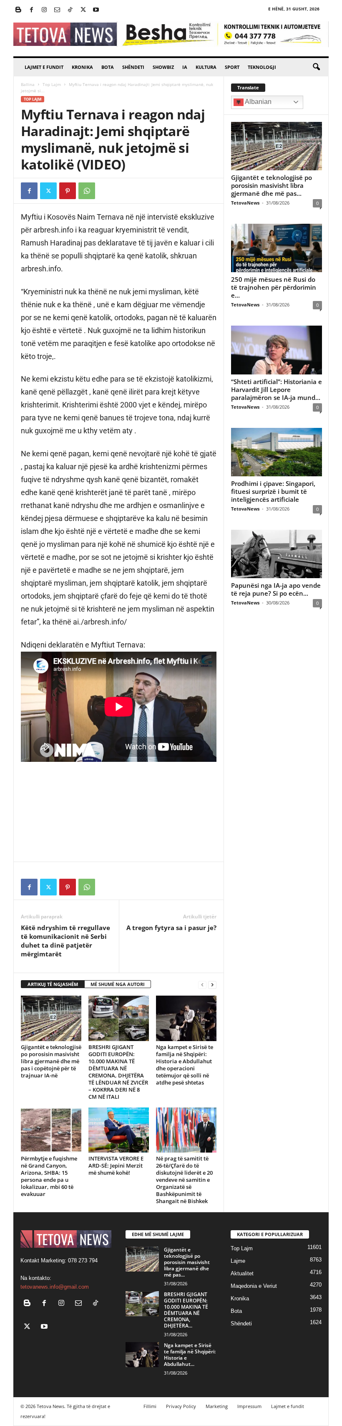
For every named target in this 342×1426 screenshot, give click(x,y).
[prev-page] (202, 984)
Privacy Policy (181, 1406)
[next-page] (212, 984)
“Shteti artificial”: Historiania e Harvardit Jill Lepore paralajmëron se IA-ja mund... (276, 389)
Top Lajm (52, 84)
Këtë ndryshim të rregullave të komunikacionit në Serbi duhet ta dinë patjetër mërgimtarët (65, 940)
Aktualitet (242, 1273)
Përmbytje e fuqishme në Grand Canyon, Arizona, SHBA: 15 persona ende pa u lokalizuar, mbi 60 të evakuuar (49, 1176)
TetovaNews (245, 203)
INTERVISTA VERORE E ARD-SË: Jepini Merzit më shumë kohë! (115, 1165)
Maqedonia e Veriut (254, 1286)
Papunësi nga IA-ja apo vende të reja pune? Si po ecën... (276, 589)
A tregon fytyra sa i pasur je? (171, 927)
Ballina (28, 84)
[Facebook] (31, 10)
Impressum (249, 1406)
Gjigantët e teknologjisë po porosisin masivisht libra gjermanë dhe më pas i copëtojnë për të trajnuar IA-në (51, 1061)
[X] (83, 10)
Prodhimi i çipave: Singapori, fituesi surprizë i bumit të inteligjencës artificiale (273, 491)
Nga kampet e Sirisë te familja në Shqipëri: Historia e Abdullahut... (190, 1355)
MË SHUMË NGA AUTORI (118, 984)
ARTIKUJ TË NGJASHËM (53, 984)
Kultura (206, 67)
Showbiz (163, 67)
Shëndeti (133, 67)
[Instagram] (44, 10)
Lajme (238, 1261)
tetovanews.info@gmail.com (54, 1287)
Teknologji (262, 67)
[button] (316, 67)
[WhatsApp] (86, 190)
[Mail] (57, 10)
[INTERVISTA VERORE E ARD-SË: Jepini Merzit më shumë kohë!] (118, 1130)
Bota (107, 67)
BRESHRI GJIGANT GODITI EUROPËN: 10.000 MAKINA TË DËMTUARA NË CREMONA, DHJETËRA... (186, 1310)
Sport (232, 67)
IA (184, 67)
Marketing (217, 1406)
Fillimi (149, 1406)
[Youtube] (96, 10)
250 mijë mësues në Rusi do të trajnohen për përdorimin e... (273, 287)
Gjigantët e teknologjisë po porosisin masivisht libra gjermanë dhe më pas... (271, 185)
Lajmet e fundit (44, 67)
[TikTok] (70, 10)
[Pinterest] (67, 190)
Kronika (82, 67)
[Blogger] (18, 10)
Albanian (258, 101)
